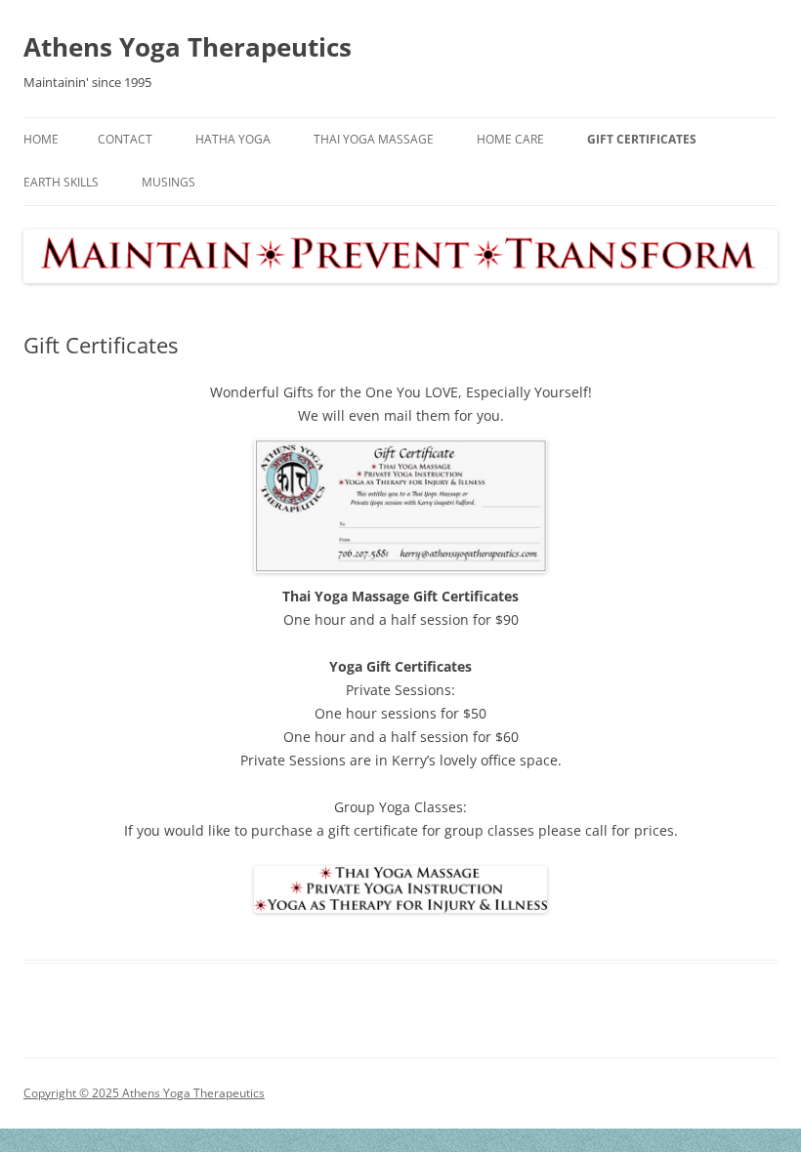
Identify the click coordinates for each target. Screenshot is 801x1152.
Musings (168, 182)
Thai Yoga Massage (374, 139)
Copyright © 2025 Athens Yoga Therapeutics (144, 1093)
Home (41, 139)
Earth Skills (61, 182)
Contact (125, 139)
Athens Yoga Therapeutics (187, 46)
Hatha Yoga (233, 139)
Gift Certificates (641, 139)
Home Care (510, 139)
